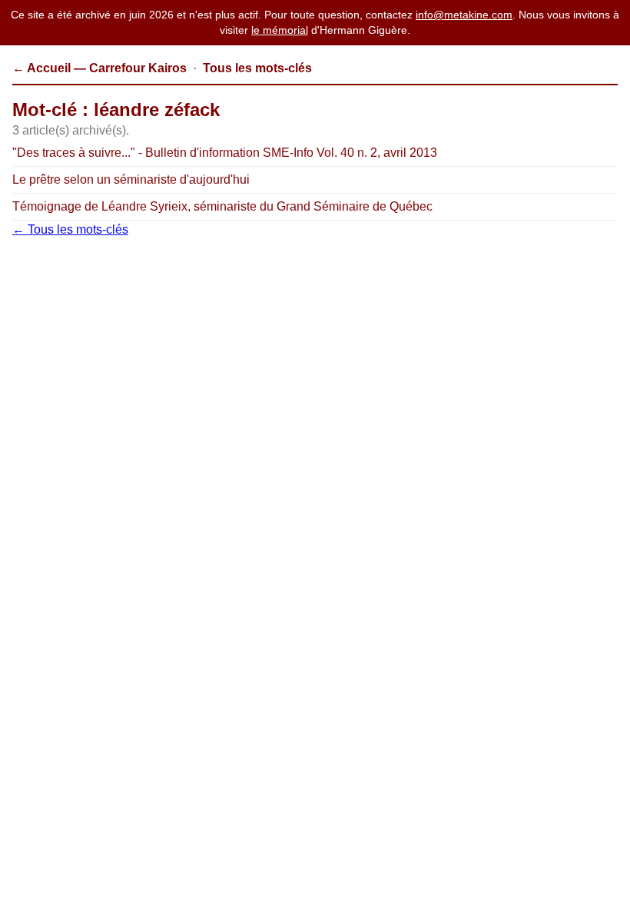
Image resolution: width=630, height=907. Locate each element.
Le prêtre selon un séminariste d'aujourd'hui (131, 179)
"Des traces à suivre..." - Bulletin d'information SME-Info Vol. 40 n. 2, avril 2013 (224, 152)
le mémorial (279, 30)
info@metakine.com (464, 14)
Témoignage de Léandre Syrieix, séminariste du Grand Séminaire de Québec (222, 206)
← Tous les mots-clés (70, 229)
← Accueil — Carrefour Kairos (99, 68)
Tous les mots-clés (257, 68)
